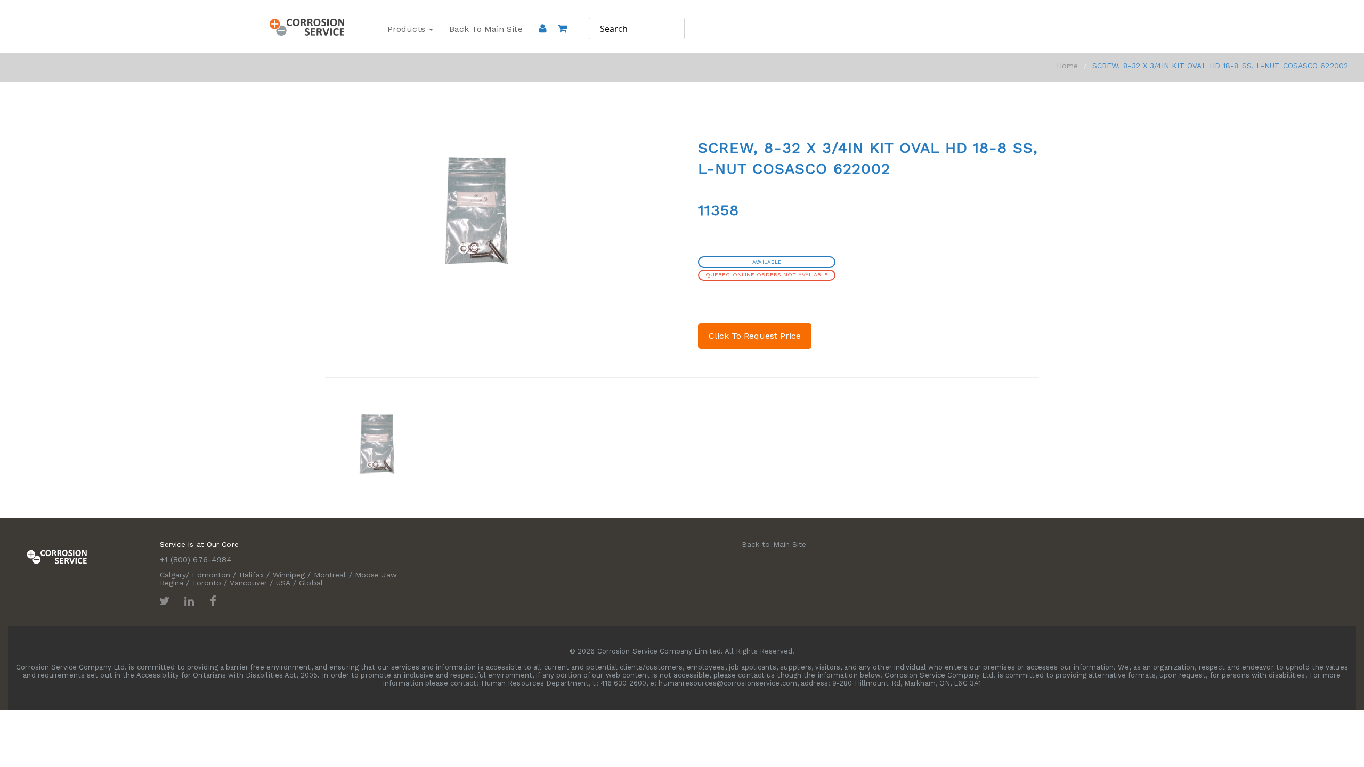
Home (1067, 65)
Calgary (173, 574)
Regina (172, 582)
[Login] (543, 28)
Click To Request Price (755, 336)
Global (311, 582)
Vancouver (248, 582)
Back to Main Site (486, 29)
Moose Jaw (376, 574)
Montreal (330, 574)
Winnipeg (289, 574)
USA (283, 582)
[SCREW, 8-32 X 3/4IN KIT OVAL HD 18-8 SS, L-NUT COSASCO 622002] (378, 443)
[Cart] (562, 43)
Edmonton (211, 574)
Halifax (251, 574)
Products (407, 29)
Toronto (206, 582)
